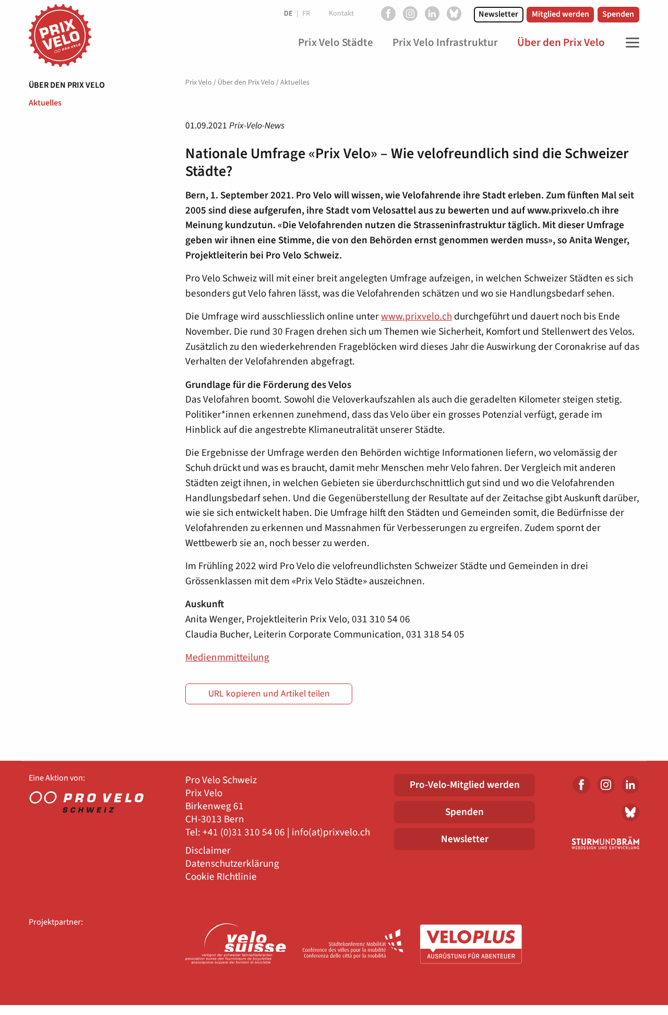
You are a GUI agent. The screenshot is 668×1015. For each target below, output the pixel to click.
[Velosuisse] (236, 945)
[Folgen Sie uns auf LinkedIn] (432, 13)
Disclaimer (208, 850)
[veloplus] (471, 945)
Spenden (618, 14)
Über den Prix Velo (67, 85)
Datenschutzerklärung (232, 863)
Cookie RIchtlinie (221, 876)
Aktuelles (45, 103)
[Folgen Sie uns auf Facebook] (388, 13)
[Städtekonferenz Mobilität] (353, 945)
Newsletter (498, 14)
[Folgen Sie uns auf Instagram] (410, 13)
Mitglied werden (560, 14)
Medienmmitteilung (227, 657)
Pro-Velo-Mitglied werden (465, 784)
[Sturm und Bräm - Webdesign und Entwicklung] (595, 843)
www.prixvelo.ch (416, 316)
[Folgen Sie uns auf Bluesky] (454, 13)
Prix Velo (198, 82)
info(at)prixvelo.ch (331, 832)
